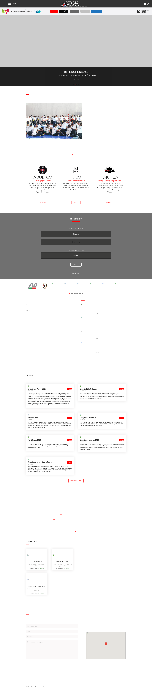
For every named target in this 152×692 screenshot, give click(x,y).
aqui (61, 514)
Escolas (54, 11)
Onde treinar (76, 79)
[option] (76, 50)
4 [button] (78, 84)
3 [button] (76, 84)
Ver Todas (85, 359)
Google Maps (76, 273)
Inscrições (63, 11)
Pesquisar (76, 264)
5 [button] (79, 154)
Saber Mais (42, 202)
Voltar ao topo (124, 681)
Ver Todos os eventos (76, 480)
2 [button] (75, 84)
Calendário (74, 11)
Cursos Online (96, 11)
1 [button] (73, 84)
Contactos (85, 11)
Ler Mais (29, 147)
